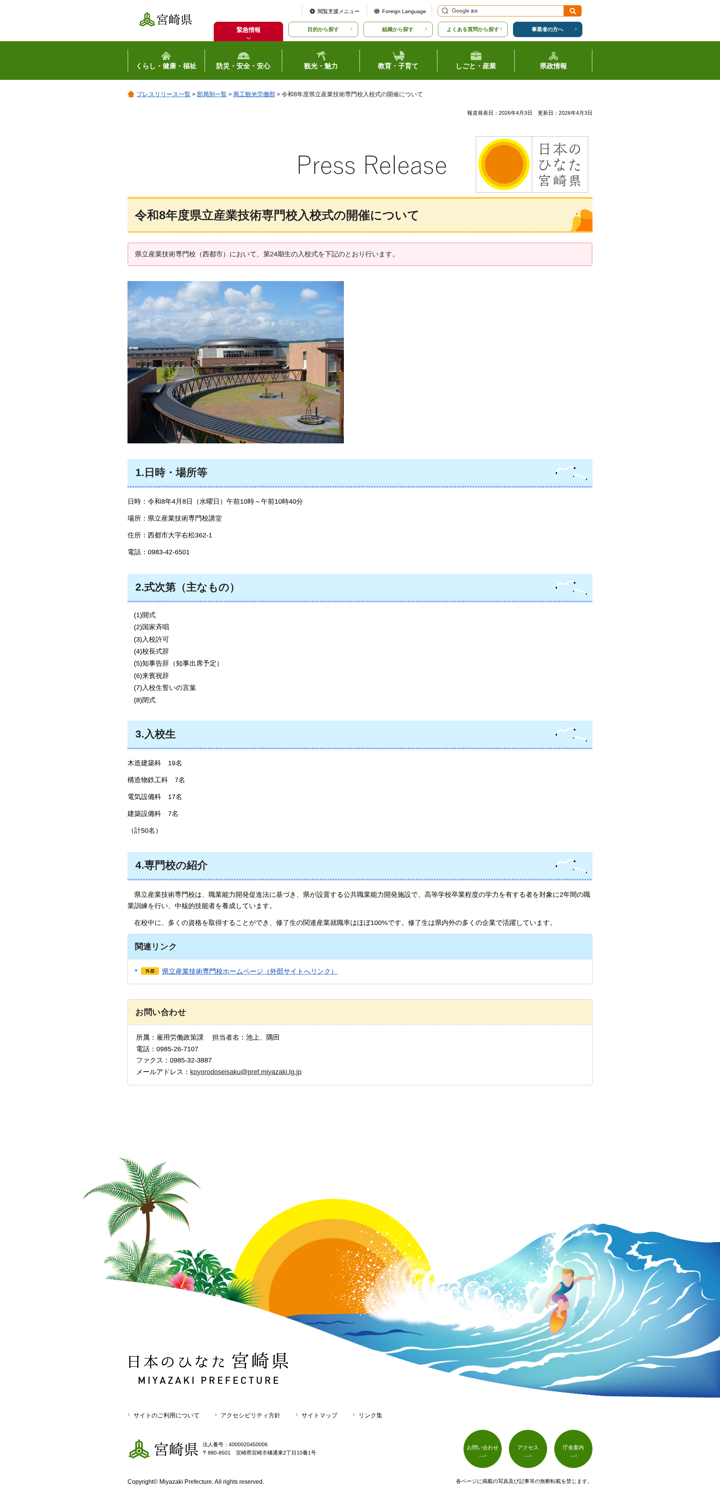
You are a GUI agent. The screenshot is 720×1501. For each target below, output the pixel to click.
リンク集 (370, 1415)
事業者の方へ (547, 29)
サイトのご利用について (167, 1415)
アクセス (528, 1447)
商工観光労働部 (254, 94)
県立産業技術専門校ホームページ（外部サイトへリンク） (250, 971)
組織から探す (398, 29)
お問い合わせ (482, 1447)
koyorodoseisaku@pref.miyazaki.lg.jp (246, 1072)
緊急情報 (249, 30)
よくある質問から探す (473, 29)
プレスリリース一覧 (163, 94)
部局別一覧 (212, 94)
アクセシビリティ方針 (250, 1415)
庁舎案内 (573, 1447)
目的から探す (323, 29)
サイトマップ (320, 1415)
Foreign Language (404, 11)
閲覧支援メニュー (339, 11)
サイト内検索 (444, 11)
